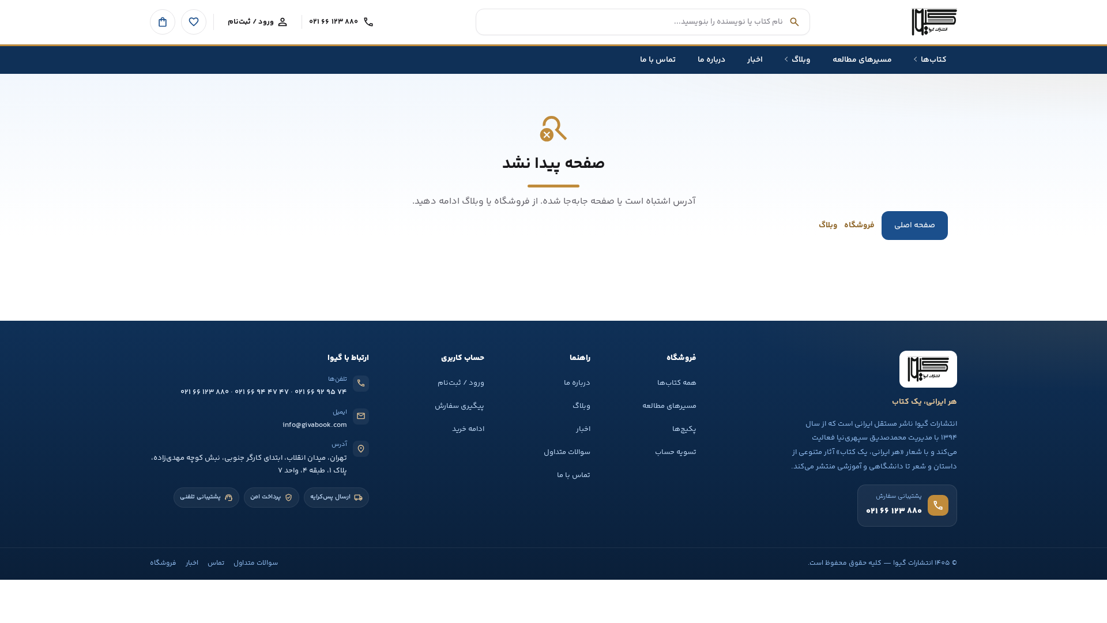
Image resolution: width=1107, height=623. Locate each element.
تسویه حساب (675, 452)
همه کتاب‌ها (676, 383)
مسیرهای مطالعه (669, 406)
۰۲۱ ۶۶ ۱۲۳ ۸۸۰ (204, 392)
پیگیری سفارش (459, 406)
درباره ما (577, 383)
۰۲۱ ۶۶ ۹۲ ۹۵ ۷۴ (321, 392)
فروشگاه (859, 225)
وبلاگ (828, 225)
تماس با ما (573, 475)
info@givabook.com (315, 425)
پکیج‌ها (684, 429)
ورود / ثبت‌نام (461, 383)
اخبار (583, 429)
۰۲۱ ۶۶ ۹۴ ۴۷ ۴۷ (262, 392)
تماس (216, 563)
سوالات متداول (567, 452)
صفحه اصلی (914, 225)
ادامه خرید (468, 429)
